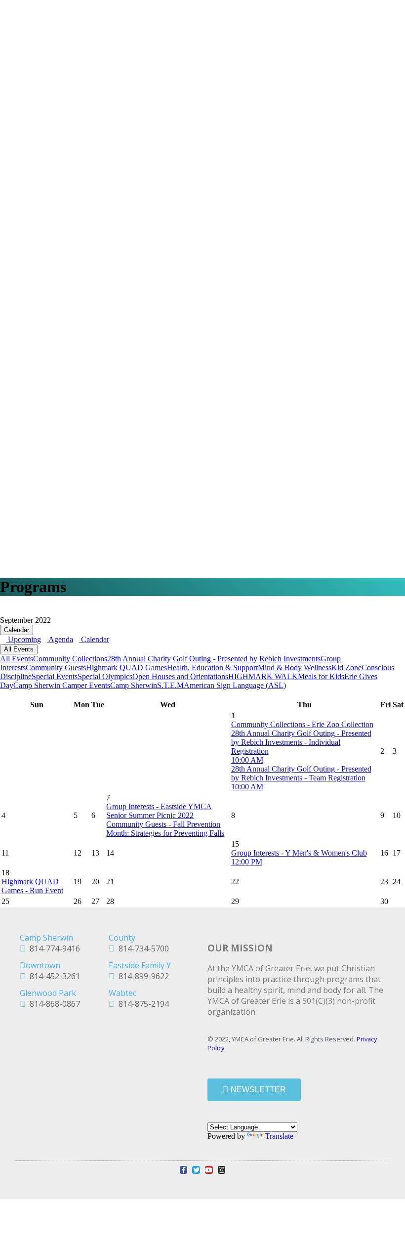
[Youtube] (209, 1170)
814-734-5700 (142, 948)
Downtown (40, 965)
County (122, 937)
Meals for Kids (321, 676)
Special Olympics (105, 676)
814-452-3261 (53, 976)
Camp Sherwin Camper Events (61, 685)
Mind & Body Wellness (294, 667)
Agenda (60, 639)
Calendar (16, 630)
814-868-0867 (53, 1003)
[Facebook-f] (184, 1170)
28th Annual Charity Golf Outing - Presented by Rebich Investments (214, 658)
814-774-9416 (53, 948)
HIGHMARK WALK (263, 676)
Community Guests (56, 667)
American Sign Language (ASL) (235, 685)
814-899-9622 (142, 976)
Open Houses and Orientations (180, 676)
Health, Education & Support (212, 667)
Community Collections (70, 658)
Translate (279, 1136)
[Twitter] (196, 1170)
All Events (19, 649)
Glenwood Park (48, 993)
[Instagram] (222, 1170)
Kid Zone (346, 667)
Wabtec (122, 993)
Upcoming (23, 639)
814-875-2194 (142, 1003)
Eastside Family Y (140, 965)
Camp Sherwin (133, 685)
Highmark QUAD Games (126, 667)
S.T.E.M (170, 685)
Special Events (55, 676)
